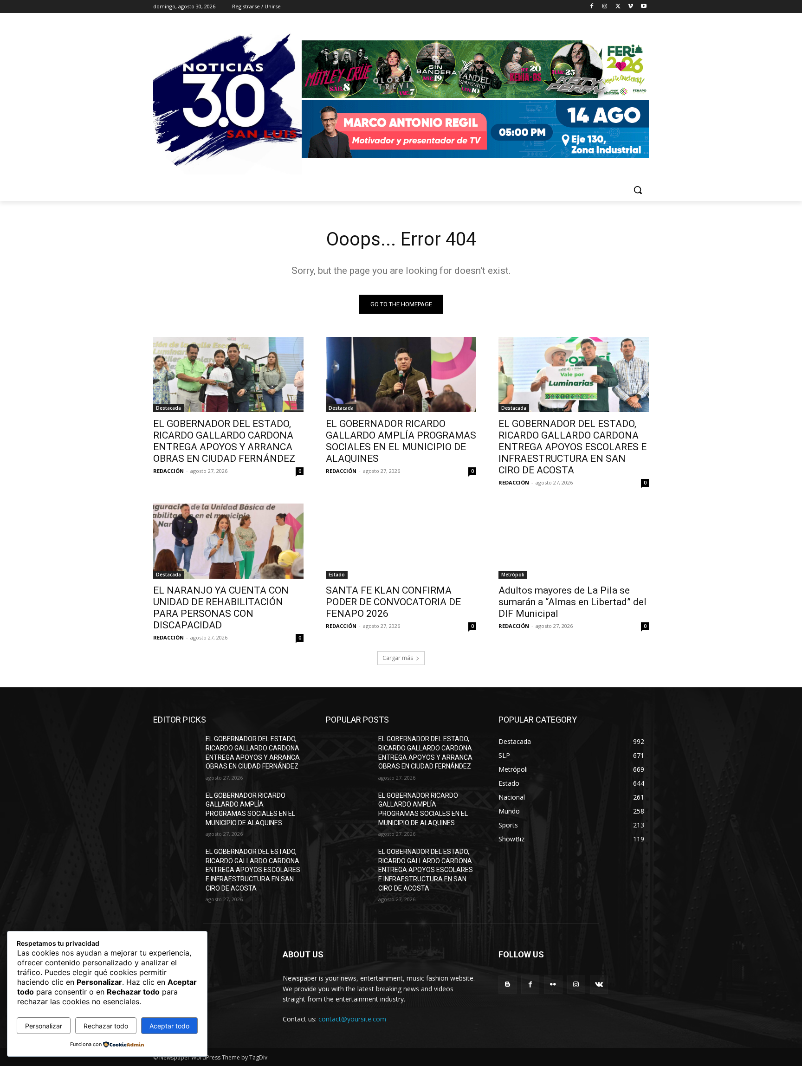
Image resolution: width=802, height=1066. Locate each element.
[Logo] (475, 100)
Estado (337, 574)
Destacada (168, 408)
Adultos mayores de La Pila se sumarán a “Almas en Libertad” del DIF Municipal (572, 602)
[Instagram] (605, 6)
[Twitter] (618, 6)
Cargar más (397, 658)
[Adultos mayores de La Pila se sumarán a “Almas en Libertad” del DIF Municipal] (573, 541)
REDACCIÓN (168, 470)
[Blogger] (507, 985)
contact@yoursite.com (352, 1018)
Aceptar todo (169, 1026)
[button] (638, 190)
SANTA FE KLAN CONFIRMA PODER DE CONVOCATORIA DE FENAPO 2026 (393, 602)
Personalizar (43, 1026)
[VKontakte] (599, 985)
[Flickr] (553, 985)
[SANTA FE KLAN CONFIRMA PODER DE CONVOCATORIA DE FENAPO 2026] (401, 541)
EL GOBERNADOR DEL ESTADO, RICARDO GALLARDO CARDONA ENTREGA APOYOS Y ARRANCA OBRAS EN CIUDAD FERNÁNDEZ (224, 441)
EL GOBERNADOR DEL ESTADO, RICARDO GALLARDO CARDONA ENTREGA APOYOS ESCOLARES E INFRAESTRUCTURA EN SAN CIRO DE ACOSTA (572, 447)
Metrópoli (512, 574)
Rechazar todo (106, 1026)
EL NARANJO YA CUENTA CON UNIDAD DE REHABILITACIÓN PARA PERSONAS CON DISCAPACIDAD (221, 608)
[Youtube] (643, 6)
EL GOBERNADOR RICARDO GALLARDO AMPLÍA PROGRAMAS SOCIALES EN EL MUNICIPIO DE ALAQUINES (401, 441)
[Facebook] (592, 6)
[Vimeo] (630, 6)
